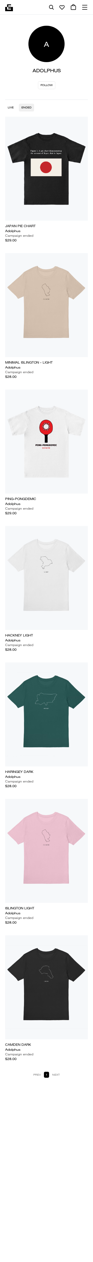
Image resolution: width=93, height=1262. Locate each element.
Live (11, 107)
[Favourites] (62, 7)
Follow (47, 85)
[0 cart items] (73, 7)
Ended (26, 107)
